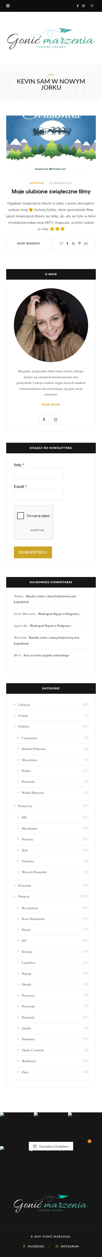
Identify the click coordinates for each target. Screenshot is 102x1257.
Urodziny (28, 861)
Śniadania (28, 1039)
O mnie (23, 715)
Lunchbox (29, 962)
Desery (26, 929)
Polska (26, 770)
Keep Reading (28, 243)
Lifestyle (37, 183)
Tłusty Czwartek (33, 1050)
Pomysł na (25, 806)
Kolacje (27, 951)
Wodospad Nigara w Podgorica (58, 614)
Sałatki (26, 1028)
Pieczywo (28, 995)
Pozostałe (28, 781)
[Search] (92, 6)
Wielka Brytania (33, 792)
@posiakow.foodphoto (53, 1146)
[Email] (85, 243)
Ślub (25, 850)
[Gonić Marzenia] (51, 38)
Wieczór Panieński (34, 872)
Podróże (23, 726)
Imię (19, 464)
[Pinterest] (79, 243)
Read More (51, 404)
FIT (24, 940)
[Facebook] (67, 243)
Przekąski (28, 1017)
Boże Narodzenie (33, 919)
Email (20, 486)
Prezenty (27, 839)
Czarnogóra (29, 738)
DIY (24, 817)
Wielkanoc (29, 1061)
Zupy (25, 1072)
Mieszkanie (29, 828)
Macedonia (29, 760)
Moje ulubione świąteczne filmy (51, 191)
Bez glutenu (30, 908)
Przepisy (24, 896)
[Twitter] (73, 243)
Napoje (26, 973)
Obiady (27, 984)
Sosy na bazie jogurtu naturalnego (46, 655)
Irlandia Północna (34, 749)
